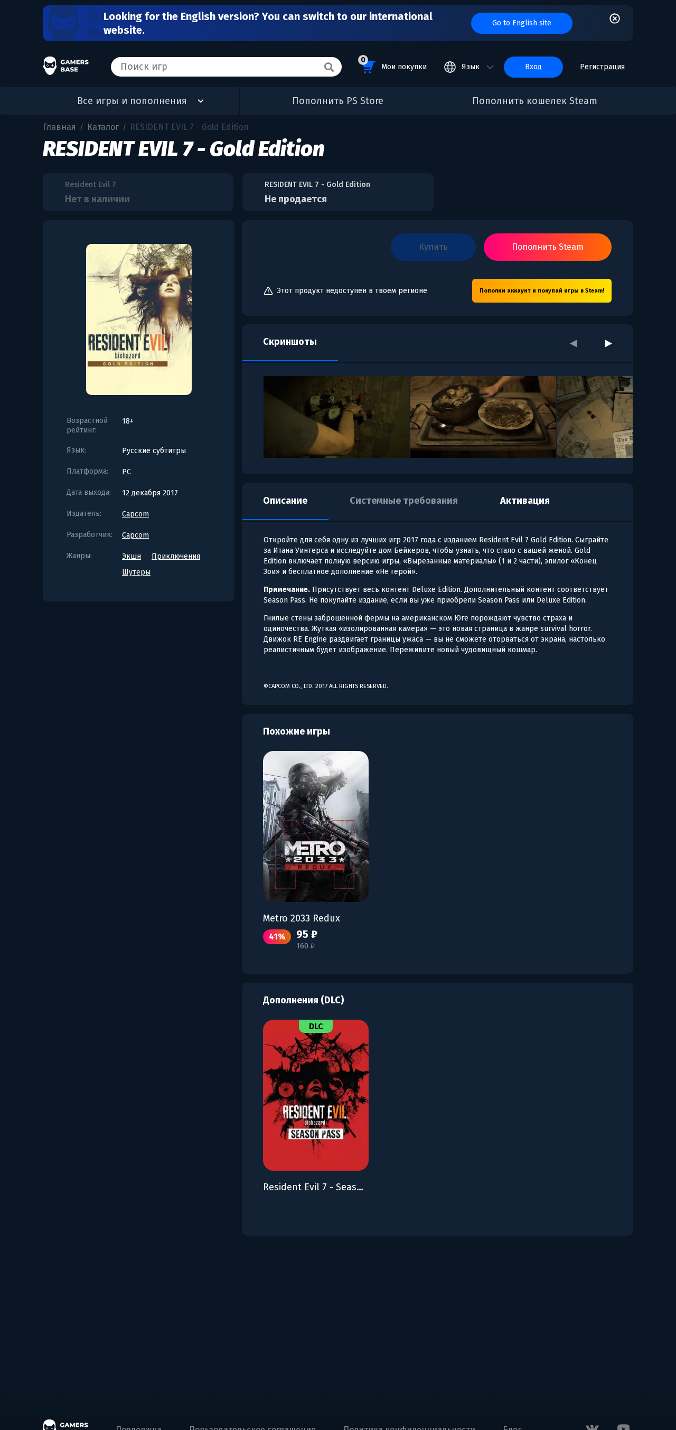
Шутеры (136, 572)
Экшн (131, 556)
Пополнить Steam (548, 247)
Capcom (135, 514)
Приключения (176, 556)
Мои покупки (394, 63)
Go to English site (521, 22)
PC (126, 471)
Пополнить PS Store (337, 101)
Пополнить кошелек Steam (534, 101)
